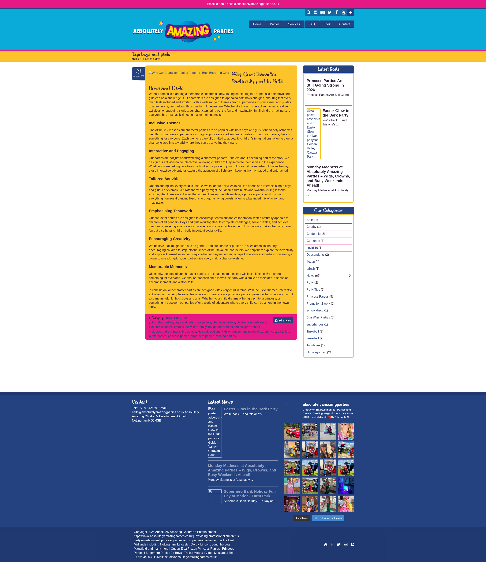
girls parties (252, 327)
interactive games (184, 331)
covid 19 (312, 247)
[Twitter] (329, 12)
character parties (224, 322)
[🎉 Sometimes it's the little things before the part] (328, 504)
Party (310, 282)
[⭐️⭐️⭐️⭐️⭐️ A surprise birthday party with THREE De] (310, 431)
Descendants (315, 254)
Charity (311, 226)
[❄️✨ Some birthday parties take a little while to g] (310, 504)
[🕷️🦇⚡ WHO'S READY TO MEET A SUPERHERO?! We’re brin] (346, 468)
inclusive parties (160, 331)
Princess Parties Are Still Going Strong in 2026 (325, 85)
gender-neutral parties (228, 327)
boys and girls (183, 322)
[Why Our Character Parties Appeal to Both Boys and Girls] (189, 73)
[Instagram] (322, 12)
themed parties (226, 336)
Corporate (313, 240)
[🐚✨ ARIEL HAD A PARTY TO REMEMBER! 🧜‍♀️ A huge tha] (328, 431)
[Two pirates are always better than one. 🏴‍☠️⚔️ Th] (328, 449)
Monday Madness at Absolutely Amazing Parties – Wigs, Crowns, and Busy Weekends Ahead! (328, 176)
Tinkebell (313, 331)
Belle (310, 219)
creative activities (185, 327)
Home (257, 24)
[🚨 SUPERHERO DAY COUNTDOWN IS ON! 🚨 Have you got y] (292, 468)
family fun (205, 327)
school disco (315, 310)
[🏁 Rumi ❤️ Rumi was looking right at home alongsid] (292, 431)
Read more (283, 320)
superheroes (315, 324)
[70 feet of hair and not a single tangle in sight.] (346, 431)
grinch (311, 268)
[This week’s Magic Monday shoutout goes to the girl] (328, 486)
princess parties (178, 336)
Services (294, 24)
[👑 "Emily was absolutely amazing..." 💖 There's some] (346, 504)
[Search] (308, 12)
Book (327, 24)
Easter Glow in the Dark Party (336, 113)
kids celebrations (209, 331)
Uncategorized (316, 352)
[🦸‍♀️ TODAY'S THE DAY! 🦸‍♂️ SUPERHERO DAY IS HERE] (346, 449)
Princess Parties (318, 296)
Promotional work (318, 303)
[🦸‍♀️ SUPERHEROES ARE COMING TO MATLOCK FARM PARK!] (310, 486)
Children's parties (161, 327)
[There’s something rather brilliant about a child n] (292, 486)
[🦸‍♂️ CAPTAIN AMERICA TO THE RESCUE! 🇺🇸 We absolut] (328, 468)
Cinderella (314, 233)
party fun (283, 331)
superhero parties (202, 336)
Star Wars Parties (318, 317)
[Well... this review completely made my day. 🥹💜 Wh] (292, 504)
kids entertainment (234, 331)
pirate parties (157, 336)
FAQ (312, 24)
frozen (311, 261)
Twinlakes (313, 345)
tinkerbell (313, 338)
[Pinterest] (315, 12)
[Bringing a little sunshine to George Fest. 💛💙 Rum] (292, 449)
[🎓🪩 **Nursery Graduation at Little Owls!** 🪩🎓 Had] (346, 486)
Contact (344, 24)
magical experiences (262, 331)
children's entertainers (251, 322)
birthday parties (162, 322)
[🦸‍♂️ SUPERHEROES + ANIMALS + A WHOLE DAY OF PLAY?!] (310, 468)
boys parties (203, 322)
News (169, 317)
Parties (274, 24)
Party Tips (181, 317)
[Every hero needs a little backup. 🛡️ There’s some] (310, 449)
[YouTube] (343, 12)
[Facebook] (336, 12)
